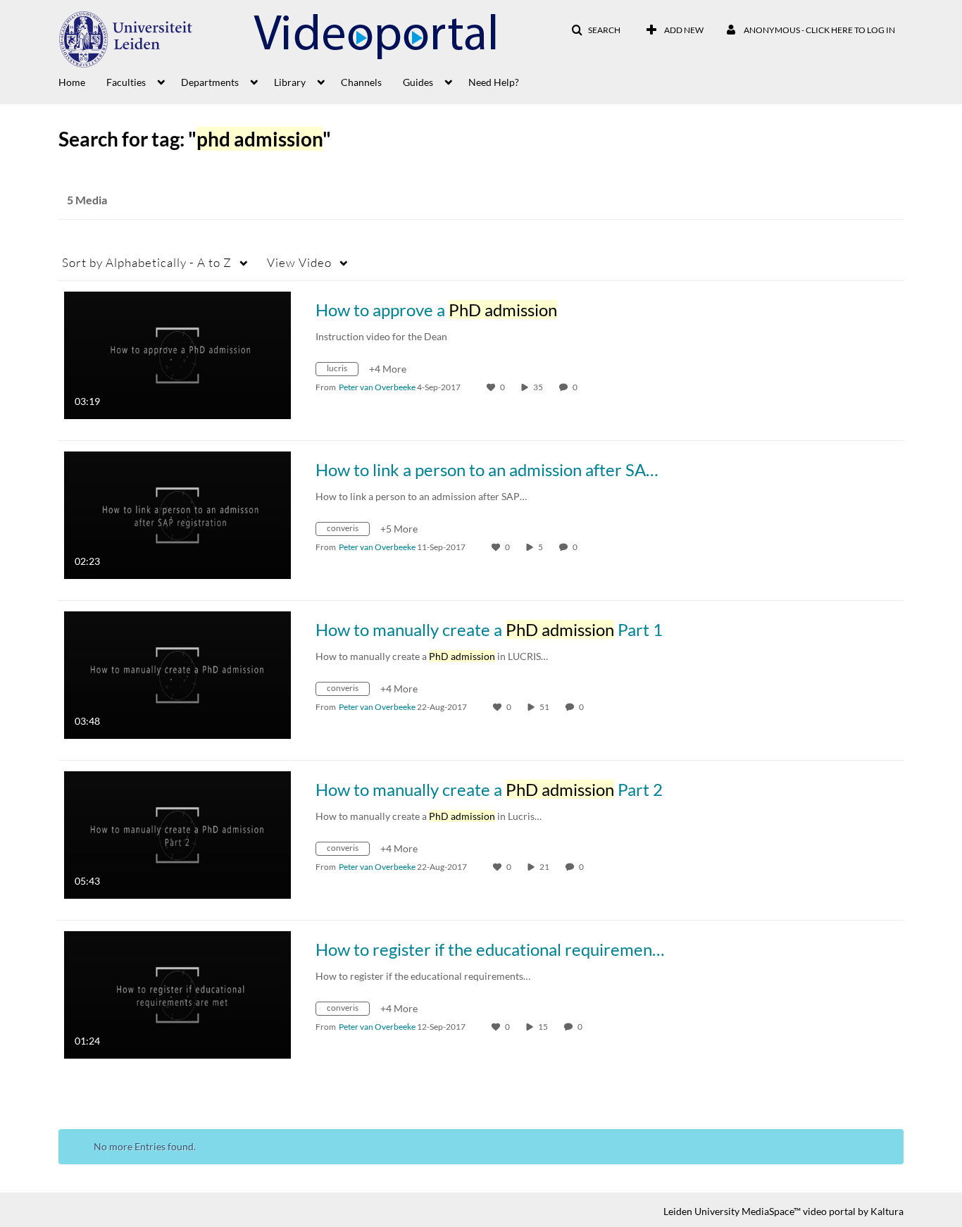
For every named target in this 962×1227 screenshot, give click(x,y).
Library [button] (290, 82)
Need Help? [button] (493, 82)
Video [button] (299, 262)
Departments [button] (210, 82)
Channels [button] (361, 82)
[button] (596, 30)
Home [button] (71, 82)
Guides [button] (418, 82)
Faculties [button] (126, 82)
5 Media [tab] (87, 199)
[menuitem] (82, 81)
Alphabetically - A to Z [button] (147, 262)
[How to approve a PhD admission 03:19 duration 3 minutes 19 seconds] (177, 354)
